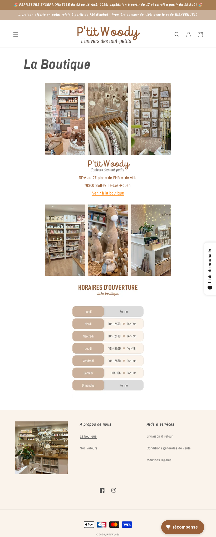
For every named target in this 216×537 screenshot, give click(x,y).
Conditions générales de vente (169, 448)
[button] (16, 34)
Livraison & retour (160, 436)
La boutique (88, 436)
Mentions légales (159, 460)
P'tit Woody (113, 534)
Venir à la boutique (108, 193)
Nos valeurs (88, 448)
